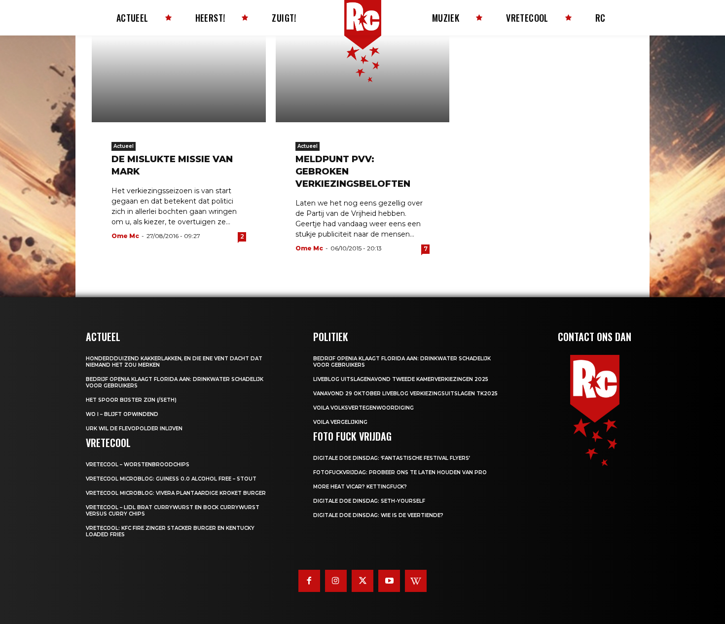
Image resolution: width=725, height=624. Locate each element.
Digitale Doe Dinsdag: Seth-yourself (369, 501)
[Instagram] (336, 580)
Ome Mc (125, 236)
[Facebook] (309, 580)
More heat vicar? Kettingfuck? (360, 487)
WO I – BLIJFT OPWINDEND (122, 414)
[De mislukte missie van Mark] (179, 78)
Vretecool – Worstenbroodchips (137, 464)
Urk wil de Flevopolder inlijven (134, 428)
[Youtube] (389, 580)
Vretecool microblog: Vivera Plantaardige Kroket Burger (176, 493)
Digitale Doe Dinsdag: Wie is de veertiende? (378, 515)
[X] (362, 580)
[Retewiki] (416, 580)
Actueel (123, 146)
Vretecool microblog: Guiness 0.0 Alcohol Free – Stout (171, 479)
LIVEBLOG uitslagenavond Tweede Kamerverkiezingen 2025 (400, 379)
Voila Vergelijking (340, 422)
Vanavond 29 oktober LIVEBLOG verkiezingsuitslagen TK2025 (405, 393)
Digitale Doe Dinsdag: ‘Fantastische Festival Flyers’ (391, 458)
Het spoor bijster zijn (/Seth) (131, 400)
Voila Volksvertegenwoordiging (363, 408)
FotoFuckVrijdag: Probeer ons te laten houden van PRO (400, 472)
